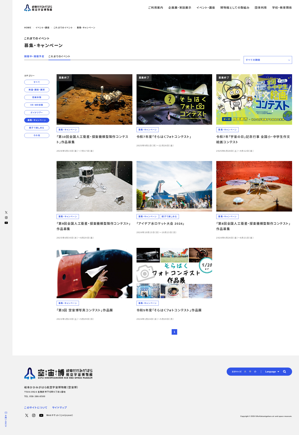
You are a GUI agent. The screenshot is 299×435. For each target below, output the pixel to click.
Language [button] (270, 371)
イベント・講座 (42, 27)
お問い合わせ (6, 421)
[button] (268, 60)
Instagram (6, 217)
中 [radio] (250, 371)
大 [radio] (245, 371)
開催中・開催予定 (34, 56)
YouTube (6, 222)
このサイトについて (36, 407)
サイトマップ (59, 407)
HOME (27, 27)
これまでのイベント (63, 27)
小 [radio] (255, 371)
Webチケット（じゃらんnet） (59, 415)
